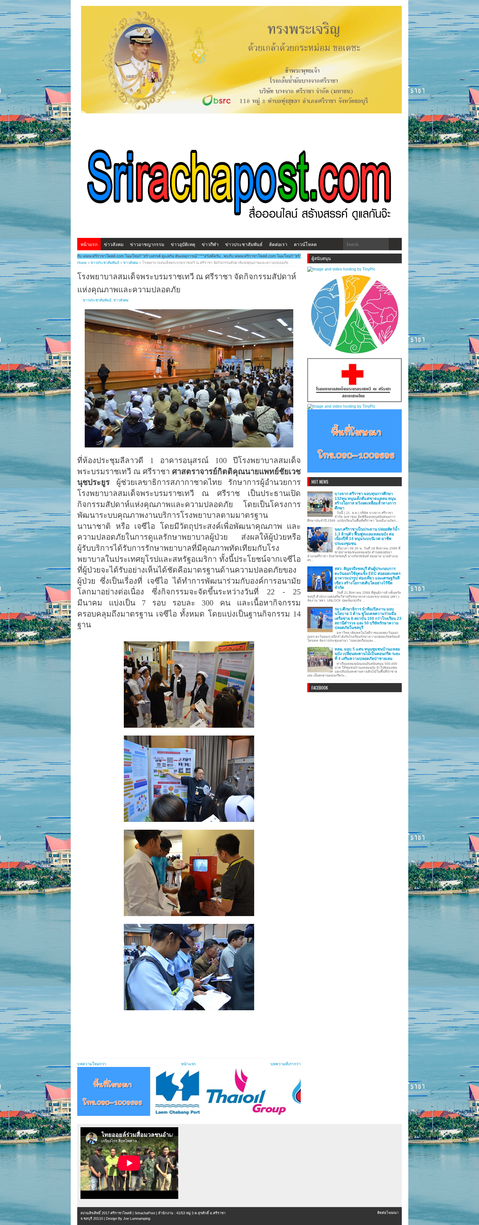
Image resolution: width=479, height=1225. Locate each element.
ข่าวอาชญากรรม (147, 244)
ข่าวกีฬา (210, 244)
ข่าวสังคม (113, 244)
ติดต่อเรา (278, 244)
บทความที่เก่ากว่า (285, 1064)
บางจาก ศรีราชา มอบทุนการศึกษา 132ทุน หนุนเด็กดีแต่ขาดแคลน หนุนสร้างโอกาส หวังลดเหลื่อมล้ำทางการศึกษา (365, 500)
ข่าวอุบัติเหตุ (183, 244)
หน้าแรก (88, 244)
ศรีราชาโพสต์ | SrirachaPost (132, 1213)
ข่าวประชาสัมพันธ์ (244, 244)
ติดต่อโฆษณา (388, 1213)
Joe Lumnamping (136, 1218)
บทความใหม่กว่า (91, 1064)
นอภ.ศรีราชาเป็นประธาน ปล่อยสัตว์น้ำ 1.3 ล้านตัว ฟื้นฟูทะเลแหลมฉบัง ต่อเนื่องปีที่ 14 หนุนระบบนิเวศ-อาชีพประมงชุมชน (367, 536)
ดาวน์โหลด (305, 244)
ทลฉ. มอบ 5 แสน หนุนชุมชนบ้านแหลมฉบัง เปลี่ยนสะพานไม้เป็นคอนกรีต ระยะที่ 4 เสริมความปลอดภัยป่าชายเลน (367, 654)
